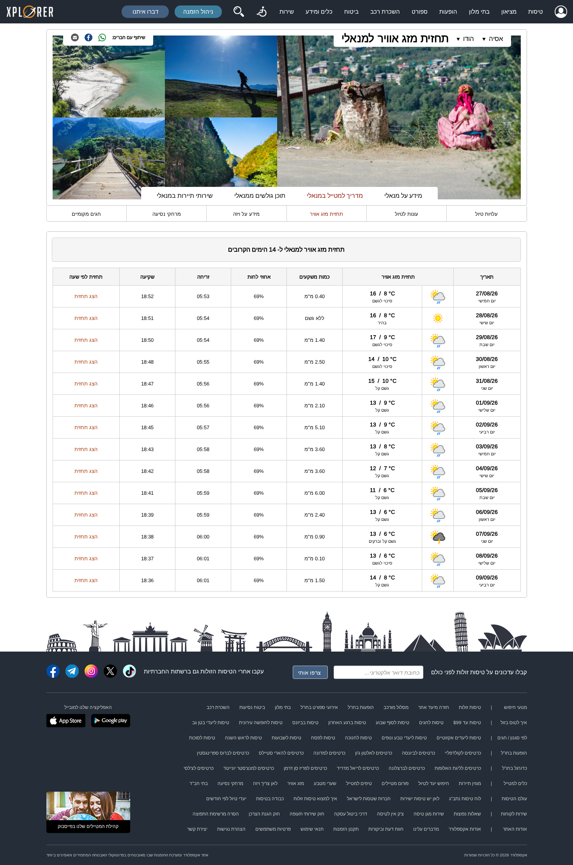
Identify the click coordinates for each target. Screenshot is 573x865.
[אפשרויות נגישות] (261, 11)
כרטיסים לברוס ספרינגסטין (223, 753)
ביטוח (351, 11)
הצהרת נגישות (231, 829)
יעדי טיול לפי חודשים (226, 798)
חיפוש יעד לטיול (433, 783)
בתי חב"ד (198, 783)
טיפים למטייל (359, 783)
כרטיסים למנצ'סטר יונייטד (248, 768)
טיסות (535, 11)
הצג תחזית (85, 296)
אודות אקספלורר (465, 829)
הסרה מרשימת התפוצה (216, 814)
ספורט (420, 11)
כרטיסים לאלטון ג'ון (373, 753)
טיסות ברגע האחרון (347, 722)
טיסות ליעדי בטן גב (210, 722)
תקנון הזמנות (346, 829)
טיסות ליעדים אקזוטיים (459, 738)
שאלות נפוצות (467, 814)
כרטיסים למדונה (329, 753)
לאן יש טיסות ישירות (419, 798)
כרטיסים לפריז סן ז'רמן (305, 768)
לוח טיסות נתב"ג (465, 798)
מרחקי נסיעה (166, 214)
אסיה (496, 39)
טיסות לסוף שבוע (392, 722)
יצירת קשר (197, 829)
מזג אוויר (295, 783)
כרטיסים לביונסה (418, 753)
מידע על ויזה (246, 214)
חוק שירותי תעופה (307, 814)
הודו (468, 39)
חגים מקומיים (86, 214)
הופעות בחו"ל (361, 707)
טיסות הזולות (216, 671)
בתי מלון (479, 11)
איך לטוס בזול (513, 722)
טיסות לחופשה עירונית (261, 722)
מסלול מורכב (396, 707)
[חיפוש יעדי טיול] (238, 11)
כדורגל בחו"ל (514, 768)
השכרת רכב (385, 11)
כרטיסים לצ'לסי (199, 768)
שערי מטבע (325, 783)
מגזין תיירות (470, 783)
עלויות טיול (486, 214)
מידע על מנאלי (403, 195)
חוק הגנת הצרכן (264, 814)
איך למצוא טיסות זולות (315, 798)
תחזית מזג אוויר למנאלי (395, 38)
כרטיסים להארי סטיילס (281, 753)
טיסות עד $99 (467, 722)
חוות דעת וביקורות (385, 829)
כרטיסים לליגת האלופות (458, 768)
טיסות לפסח (323, 738)
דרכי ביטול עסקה (350, 814)
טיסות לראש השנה (243, 738)
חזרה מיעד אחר (433, 707)
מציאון (508, 11)
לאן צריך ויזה (265, 783)
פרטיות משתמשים (273, 829)
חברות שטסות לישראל (369, 798)
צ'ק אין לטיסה (390, 814)
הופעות (448, 11)
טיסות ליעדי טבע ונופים (404, 738)
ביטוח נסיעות (252, 707)
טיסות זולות (470, 672)
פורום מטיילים (395, 783)
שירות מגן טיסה (429, 814)
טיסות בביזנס (305, 722)
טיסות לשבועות (286, 738)
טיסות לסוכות (202, 738)
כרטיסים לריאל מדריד (358, 768)
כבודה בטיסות (270, 798)
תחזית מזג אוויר (326, 214)
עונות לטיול (406, 214)
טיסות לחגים (431, 722)
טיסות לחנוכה (358, 738)
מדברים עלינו (426, 829)
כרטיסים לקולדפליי (463, 753)
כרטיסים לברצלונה (407, 768)
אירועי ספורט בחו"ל (319, 707)
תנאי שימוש (312, 829)
